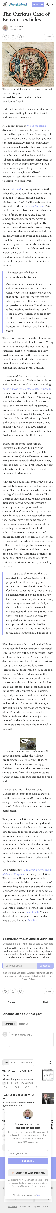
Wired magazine (36, 126)
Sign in (49, 4)
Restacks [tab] (23, 1023)
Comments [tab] (9, 1023)
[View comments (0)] (13, 37)
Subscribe (38, 4)
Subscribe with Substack (30, 1172)
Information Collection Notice (33, 976)
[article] (28, 1079)
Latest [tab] (14, 1062)
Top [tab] (6, 1062)
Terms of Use (43, 972)
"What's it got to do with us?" (18, 1096)
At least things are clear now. (17, 1079)
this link (32, 921)
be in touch (32, 912)
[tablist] (15, 1024)
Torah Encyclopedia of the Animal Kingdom (26, 389)
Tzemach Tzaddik (34, 206)
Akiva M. (16, 189)
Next (45, 1002)
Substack (12, 1206)
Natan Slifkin (16, 26)
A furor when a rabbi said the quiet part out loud (18, 1104)
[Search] (50, 1062)
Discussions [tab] (26, 1062)
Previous (12, 1002)
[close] (46, 1110)
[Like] (5, 37)
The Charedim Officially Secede (18, 1073)
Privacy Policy (38, 1186)
